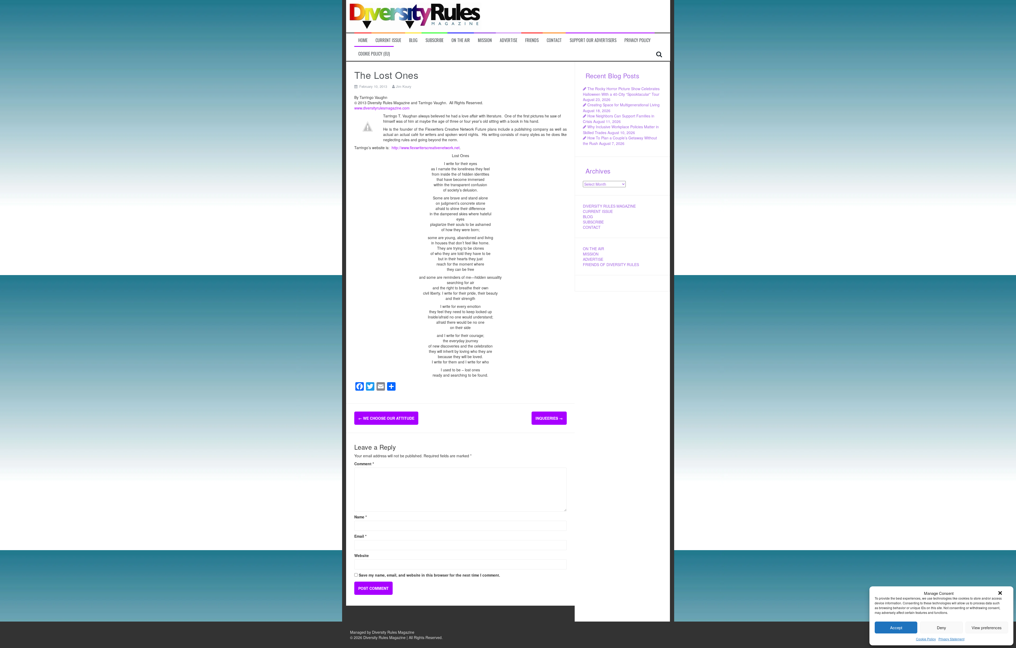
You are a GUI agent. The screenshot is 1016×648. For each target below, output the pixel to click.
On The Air (460, 40)
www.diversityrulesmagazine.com (382, 108)
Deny (941, 627)
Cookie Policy (926, 639)
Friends (532, 40)
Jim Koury (403, 86)
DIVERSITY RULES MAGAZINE (609, 206)
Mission (485, 40)
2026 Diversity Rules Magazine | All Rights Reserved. (398, 637)
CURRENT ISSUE (598, 211)
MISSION (590, 254)
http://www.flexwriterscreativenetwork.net (426, 147)
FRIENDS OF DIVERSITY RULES (611, 264)
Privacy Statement (951, 639)
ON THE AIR (593, 248)
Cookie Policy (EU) (374, 54)
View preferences (987, 627)
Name (360, 516)
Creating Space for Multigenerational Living (623, 104)
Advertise (508, 40)
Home (363, 40)
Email (360, 536)
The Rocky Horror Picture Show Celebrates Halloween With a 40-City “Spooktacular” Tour (621, 91)
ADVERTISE (593, 259)
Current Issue (388, 40)
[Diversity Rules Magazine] (415, 15)
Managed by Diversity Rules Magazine (382, 632)
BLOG (588, 216)
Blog (413, 40)
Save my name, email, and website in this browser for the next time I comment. (429, 575)
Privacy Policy (637, 40)
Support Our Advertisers (593, 40)
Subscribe (434, 40)
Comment (364, 463)
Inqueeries (549, 418)
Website (361, 555)
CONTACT (592, 227)
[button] (1000, 593)
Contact (554, 40)
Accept (896, 627)
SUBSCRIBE (593, 222)
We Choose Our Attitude (386, 418)
